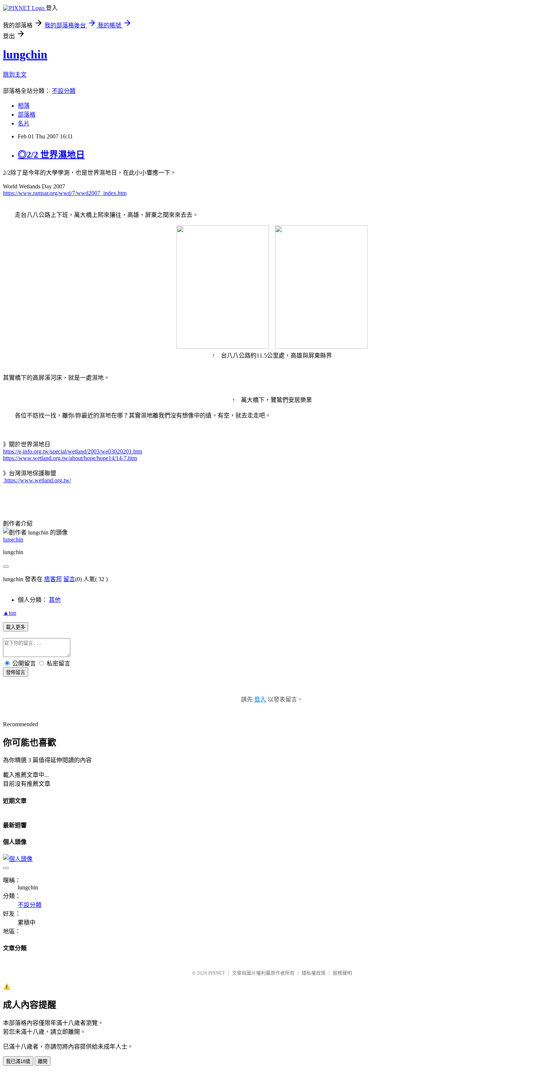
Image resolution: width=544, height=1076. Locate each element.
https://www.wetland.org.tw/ (37, 480)
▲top (9, 613)
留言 (69, 579)
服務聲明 (342, 973)
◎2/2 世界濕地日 (51, 155)
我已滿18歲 (18, 1061)
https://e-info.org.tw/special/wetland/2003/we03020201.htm (72, 451)
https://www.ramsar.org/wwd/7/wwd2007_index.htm (65, 193)
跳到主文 (15, 74)
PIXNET (216, 973)
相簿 (24, 106)
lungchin (25, 54)
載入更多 (15, 627)
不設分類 (63, 91)
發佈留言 (15, 672)
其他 (55, 600)
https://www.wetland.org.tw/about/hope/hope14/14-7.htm (70, 458)
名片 (24, 123)
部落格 (27, 114)
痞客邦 (53, 579)
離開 (42, 1061)
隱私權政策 (314, 973)
